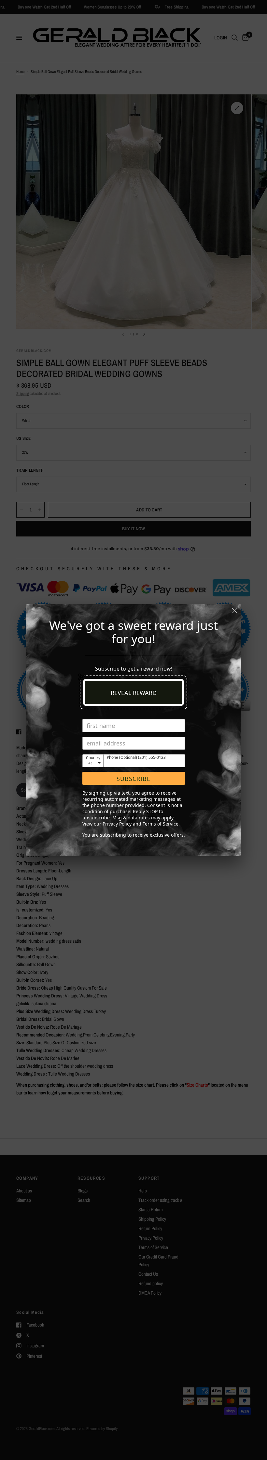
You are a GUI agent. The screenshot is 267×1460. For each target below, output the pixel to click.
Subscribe (133, 779)
